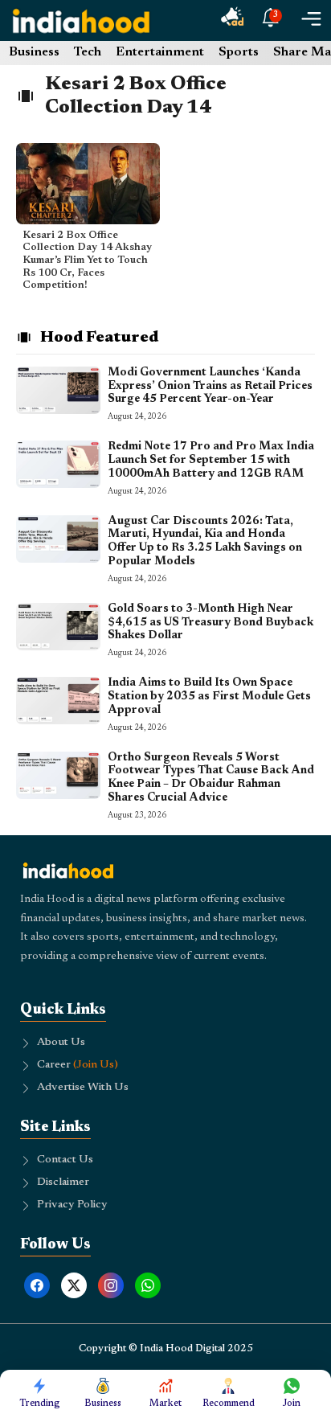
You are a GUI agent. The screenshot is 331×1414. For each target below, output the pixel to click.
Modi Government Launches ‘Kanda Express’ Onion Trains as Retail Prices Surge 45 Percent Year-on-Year (210, 386)
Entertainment (160, 52)
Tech (87, 52)
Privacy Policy (72, 1205)
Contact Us (65, 1160)
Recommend (228, 1403)
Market (165, 1403)
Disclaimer (63, 1182)
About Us (61, 1042)
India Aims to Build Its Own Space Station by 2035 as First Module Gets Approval (209, 697)
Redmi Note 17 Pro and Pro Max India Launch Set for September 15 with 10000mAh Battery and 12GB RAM (211, 460)
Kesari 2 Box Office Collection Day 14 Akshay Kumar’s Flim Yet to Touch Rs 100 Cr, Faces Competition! (87, 260)
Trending (39, 1403)
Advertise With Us (83, 1087)
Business (34, 52)
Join (291, 1403)
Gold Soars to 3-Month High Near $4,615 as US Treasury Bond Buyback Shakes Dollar (210, 623)
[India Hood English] (81, 20)
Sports (239, 52)
